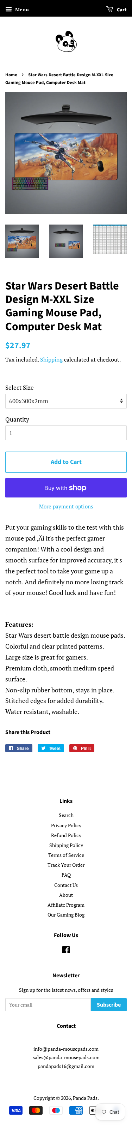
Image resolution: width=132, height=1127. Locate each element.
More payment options (66, 506)
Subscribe (109, 1005)
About (66, 895)
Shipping (51, 359)
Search (66, 815)
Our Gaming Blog (66, 914)
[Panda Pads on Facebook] (66, 951)
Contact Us (66, 885)
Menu (21, 9)
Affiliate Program (66, 904)
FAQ (66, 874)
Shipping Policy (66, 845)
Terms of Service (66, 855)
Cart (121, 9)
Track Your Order (66, 864)
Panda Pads (85, 1098)
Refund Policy (66, 835)
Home (11, 75)
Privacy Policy (66, 825)
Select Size (19, 387)
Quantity (17, 419)
